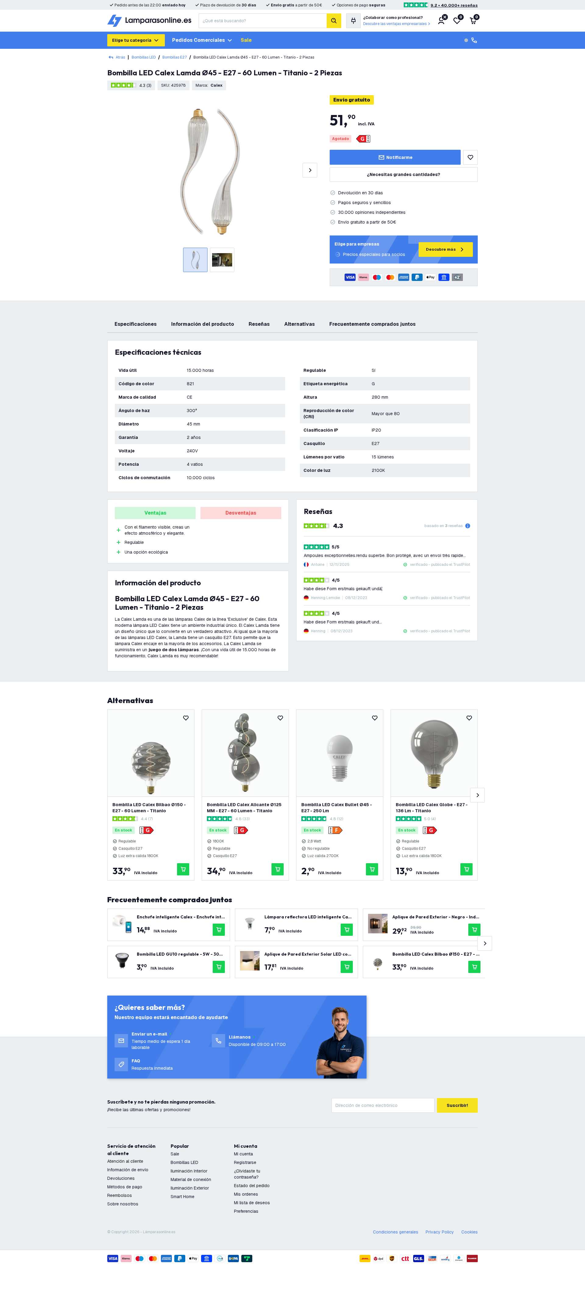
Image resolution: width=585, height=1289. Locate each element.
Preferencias (246, 1211)
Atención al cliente (125, 1161)
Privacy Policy (440, 1232)
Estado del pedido (252, 1185)
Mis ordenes (246, 1194)
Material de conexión (191, 1179)
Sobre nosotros (122, 1204)
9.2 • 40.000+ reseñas (454, 5)
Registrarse (245, 1162)
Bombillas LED (144, 57)
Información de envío (127, 1169)
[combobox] (263, 20)
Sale (246, 40)
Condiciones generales (395, 1232)
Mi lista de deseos (252, 1202)
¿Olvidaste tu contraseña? (247, 1174)
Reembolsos (119, 1195)
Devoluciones (121, 1178)
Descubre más (441, 249)
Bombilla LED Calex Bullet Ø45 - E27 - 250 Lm (336, 807)
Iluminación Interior (189, 1171)
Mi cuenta (243, 1154)
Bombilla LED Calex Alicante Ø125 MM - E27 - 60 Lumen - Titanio (244, 807)
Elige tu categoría (131, 40)
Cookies (469, 1232)
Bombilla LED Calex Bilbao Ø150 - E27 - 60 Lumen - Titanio (149, 807)
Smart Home (182, 1196)
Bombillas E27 (174, 57)
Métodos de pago (124, 1187)
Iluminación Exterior (190, 1188)
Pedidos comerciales (198, 40)
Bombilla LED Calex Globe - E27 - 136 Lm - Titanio (432, 807)
